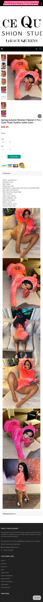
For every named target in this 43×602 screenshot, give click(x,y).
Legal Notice (4, 584)
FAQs (2, 569)
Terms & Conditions (6, 581)
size (2, 146)
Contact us (4, 566)
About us (3, 563)
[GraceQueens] (21, 27)
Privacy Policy (5, 572)
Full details (6, 173)
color (2, 139)
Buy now (14, 157)
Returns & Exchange (6, 575)
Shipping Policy (5, 578)
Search (3, 560)
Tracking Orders (5, 587)
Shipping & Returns (9, 514)
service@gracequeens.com (11, 547)
